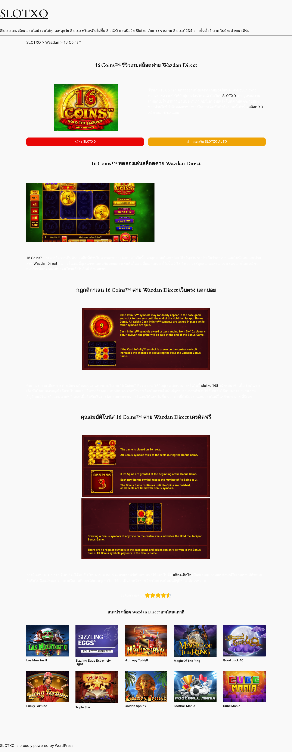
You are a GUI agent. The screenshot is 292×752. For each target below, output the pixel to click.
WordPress (64, 745)
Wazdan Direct (46, 263)
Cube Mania (231, 706)
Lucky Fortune (36, 706)
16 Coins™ (34, 258)
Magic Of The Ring (187, 660)
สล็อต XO (256, 107)
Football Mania (184, 706)
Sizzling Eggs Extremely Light (93, 662)
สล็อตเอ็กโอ (182, 575)
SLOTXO (24, 13)
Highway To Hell (136, 660)
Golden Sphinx (135, 706)
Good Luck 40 (233, 660)
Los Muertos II (36, 660)
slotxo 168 (209, 385)
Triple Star (82, 707)
